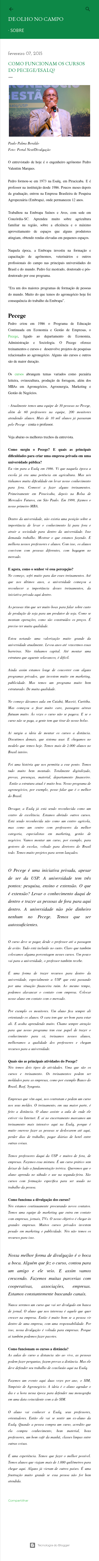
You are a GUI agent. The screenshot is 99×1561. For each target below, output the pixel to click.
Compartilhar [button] (18, 1500)
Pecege (13, 336)
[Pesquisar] (88, 8)
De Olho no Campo (35, 19)
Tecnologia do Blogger (54, 1545)
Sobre (17, 30)
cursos (19, 374)
